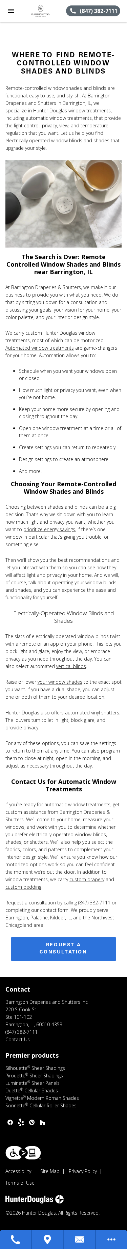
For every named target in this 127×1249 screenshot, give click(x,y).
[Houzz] (42, 1122)
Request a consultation (30, 902)
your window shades (60, 682)
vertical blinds (71, 666)
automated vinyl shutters (92, 712)
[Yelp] (21, 1122)
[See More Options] (111, 1239)
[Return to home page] (42, 11)
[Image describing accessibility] (23, 1152)
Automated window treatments (39, 348)
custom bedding (23, 887)
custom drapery (86, 879)
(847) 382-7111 (94, 902)
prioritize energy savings (49, 529)
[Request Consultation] (80, 1239)
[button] (11, 11)
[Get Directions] (48, 1239)
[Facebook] (10, 1122)
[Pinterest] (32, 1122)
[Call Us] (16, 1239)
